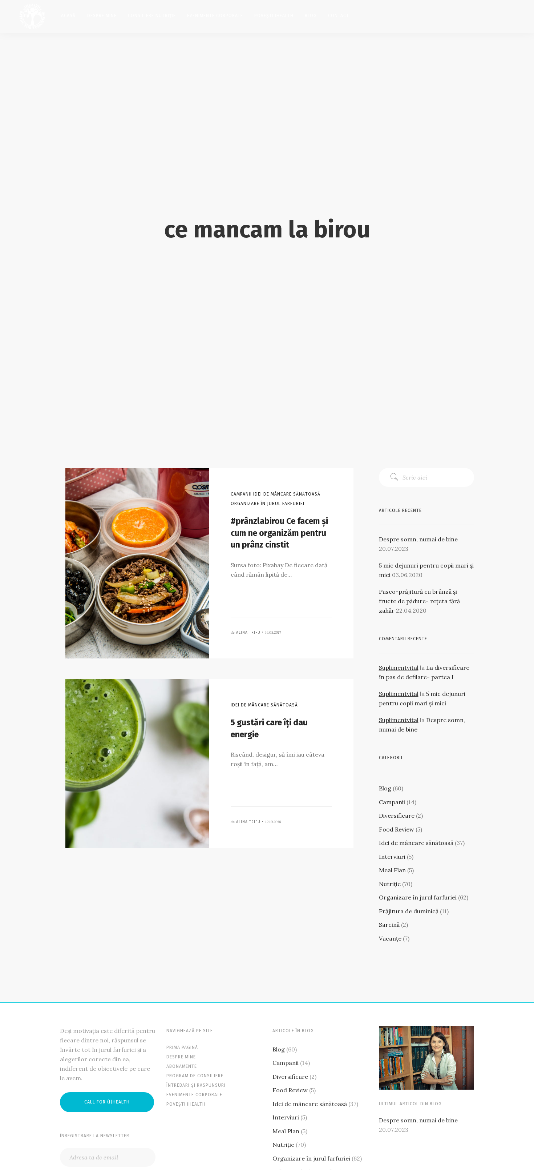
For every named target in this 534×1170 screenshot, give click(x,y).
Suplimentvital (398, 667)
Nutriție (390, 883)
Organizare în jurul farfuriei (418, 897)
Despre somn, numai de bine (418, 539)
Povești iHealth (274, 15)
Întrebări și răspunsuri (196, 1085)
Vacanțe (390, 938)
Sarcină (389, 924)
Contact (338, 15)
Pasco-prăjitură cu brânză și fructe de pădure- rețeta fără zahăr (419, 601)
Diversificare (396, 815)
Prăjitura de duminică (408, 911)
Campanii (392, 802)
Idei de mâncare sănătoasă (416, 842)
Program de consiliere (194, 1075)
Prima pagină (182, 1047)
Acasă (68, 15)
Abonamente (181, 1066)
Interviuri (392, 856)
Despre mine (102, 15)
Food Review (396, 829)
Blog (311, 15)
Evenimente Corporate (215, 15)
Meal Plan (392, 870)
